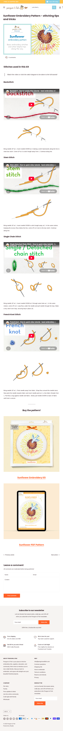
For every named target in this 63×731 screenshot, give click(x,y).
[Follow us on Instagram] (7, 719)
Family (5, 688)
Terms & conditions (39, 672)
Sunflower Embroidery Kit (31, 477)
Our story (6, 686)
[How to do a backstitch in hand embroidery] (31, 134)
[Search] (54, 7)
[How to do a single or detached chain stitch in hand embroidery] (31, 288)
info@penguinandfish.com (42, 661)
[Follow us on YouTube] (14, 719)
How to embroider (39, 669)
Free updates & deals (9, 691)
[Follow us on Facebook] (4, 719)
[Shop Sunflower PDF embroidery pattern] (31, 511)
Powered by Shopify (8, 725)
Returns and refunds (40, 674)
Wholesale (6, 699)
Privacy (36, 677)
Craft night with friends (9, 696)
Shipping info (38, 667)
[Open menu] (4, 7)
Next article (54, 555)
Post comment (11, 595)
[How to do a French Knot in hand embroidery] (31, 371)
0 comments (12, 57)
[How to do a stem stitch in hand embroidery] (31, 209)
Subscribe (44, 622)
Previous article (9, 555)
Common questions (40, 664)
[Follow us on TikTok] (17, 719)
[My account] (60, 7)
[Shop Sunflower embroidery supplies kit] (31, 444)
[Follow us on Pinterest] (11, 719)
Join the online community (10, 694)
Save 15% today (53, 1)
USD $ (6, 711)
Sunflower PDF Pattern (31, 544)
